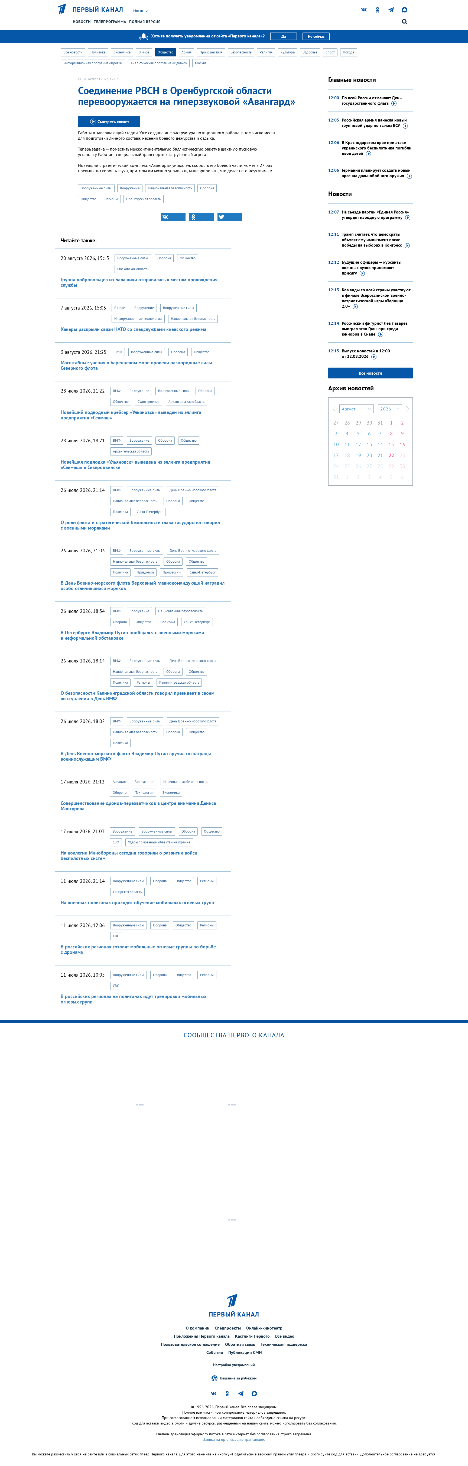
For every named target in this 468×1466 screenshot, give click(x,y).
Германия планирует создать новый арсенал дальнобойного (376, 172)
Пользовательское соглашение (190, 1344)
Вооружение (130, 188)
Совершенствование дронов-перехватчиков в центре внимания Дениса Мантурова (138, 806)
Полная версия (145, 21)
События (214, 1352)
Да (283, 36)
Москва (200, 63)
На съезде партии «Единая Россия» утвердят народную (375, 214)
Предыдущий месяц (334, 408)
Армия (186, 52)
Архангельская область (186, 401)
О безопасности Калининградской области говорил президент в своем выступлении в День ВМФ (137, 696)
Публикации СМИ (245, 1352)
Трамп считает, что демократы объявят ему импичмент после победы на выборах (372, 239)
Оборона (207, 188)
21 (380, 455)
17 (336, 455)
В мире (144, 52)
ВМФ (118, 352)
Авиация (119, 781)
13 (369, 444)
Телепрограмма (110, 21)
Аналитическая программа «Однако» (159, 63)
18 (347, 455)
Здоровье (310, 52)
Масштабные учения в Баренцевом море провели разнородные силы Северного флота (136, 365)
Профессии (172, 572)
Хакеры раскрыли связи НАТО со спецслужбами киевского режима (133, 329)
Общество (165, 52)
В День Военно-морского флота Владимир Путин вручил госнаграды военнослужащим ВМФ (136, 756)
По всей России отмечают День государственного (372, 100)
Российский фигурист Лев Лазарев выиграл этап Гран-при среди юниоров (375, 328)
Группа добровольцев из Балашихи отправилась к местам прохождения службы (139, 282)
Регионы (111, 199)
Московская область (132, 269)
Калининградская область (179, 682)
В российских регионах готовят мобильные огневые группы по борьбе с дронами (138, 949)
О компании (197, 1328)
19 (358, 455)
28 (347, 423)
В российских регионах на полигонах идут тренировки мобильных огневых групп (133, 999)
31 (380, 423)
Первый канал (98, 10)
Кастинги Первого (252, 1336)
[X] (229, 217)
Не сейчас (316, 36)
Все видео (284, 1336)
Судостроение (149, 401)
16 (402, 444)
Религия (266, 52)
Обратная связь (240, 1344)
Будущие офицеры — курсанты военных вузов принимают (371, 267)
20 (369, 455)
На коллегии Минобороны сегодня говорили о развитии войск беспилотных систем (129, 855)
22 (391, 455)
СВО (116, 842)
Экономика (122, 52)
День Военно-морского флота (193, 490)
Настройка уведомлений (234, 1365)
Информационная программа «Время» (92, 63)
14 (380, 444)
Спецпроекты (228, 1328)
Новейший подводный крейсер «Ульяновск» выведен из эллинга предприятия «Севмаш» (131, 415)
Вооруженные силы (96, 188)
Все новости (72, 52)
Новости (82, 21)
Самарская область (127, 892)
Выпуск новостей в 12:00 (366, 353)
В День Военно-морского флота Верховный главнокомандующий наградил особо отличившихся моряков (143, 585)
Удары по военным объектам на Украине (159, 842)
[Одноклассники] (201, 217)
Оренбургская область (143, 199)
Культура (288, 52)
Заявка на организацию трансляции (233, 1439)
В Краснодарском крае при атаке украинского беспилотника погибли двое (376, 148)
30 (369, 423)
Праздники (145, 572)
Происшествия (211, 52)
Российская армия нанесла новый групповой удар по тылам (374, 122)
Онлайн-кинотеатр (264, 1328)
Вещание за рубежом (238, 1378)
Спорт (330, 52)
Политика (97, 52)
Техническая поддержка (284, 1344)
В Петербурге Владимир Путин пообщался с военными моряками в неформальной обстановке (132, 635)
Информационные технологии (138, 318)
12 (358, 444)
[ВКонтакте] (173, 217)
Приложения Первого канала (202, 1336)
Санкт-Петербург (150, 511)
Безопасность (241, 52)
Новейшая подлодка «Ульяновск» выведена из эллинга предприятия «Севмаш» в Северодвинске (135, 464)
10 (336, 444)
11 (347, 444)
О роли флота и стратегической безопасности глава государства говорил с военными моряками (140, 525)
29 (358, 423)
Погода (348, 52)
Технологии (144, 792)
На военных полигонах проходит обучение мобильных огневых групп (137, 902)
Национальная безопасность (170, 188)
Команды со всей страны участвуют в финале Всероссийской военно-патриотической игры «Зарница (376, 298)
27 (336, 423)
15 (391, 444)
